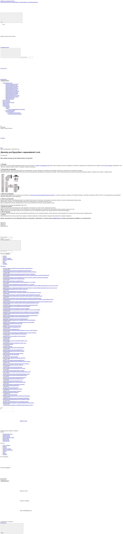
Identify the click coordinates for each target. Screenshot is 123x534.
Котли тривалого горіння (8, 102)
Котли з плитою (6, 101)
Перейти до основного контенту (8, 1)
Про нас (6, 2)
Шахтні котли (6, 103)
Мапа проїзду (3, 522)
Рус (4, 24)
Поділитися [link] (3, 223)
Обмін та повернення (20, 2)
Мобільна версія (23, 420)
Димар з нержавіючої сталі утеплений (16, 109)
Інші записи (3, 266)
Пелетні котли (6, 104)
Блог (30, 2)
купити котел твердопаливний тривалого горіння (42, 195)
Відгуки (27, 2)
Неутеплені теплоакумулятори (15, 113)
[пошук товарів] (11, 53)
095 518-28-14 (4, 79)
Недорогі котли (6, 100)
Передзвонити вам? (5, 80)
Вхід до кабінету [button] (6, 445)
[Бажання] (61, 31)
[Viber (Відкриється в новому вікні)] (10, 12)
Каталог (2, 2)
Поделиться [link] (3, 222)
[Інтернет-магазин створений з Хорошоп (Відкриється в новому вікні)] (27, 430)
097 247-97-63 (4, 68)
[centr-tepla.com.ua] (7, 411)
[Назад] (1, 407)
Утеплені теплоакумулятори (14, 112)
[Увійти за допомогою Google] (11, 245)
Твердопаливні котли (7, 82)
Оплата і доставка (11, 2)
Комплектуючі (6, 105)
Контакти (36, 2)
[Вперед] (2, 407)
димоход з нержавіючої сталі (42, 165)
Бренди (32, 2)
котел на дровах (108, 165)
